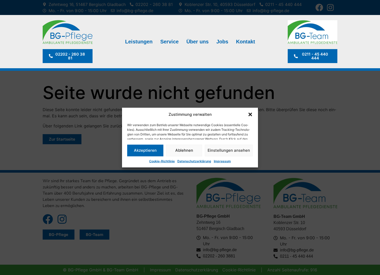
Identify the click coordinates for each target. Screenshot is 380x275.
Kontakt (245, 41)
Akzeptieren (145, 150)
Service (169, 41)
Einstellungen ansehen (229, 150)
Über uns (197, 41)
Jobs (222, 41)
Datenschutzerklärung (194, 161)
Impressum (222, 161)
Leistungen (139, 41)
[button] (250, 114)
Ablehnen (184, 150)
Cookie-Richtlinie (162, 161)
